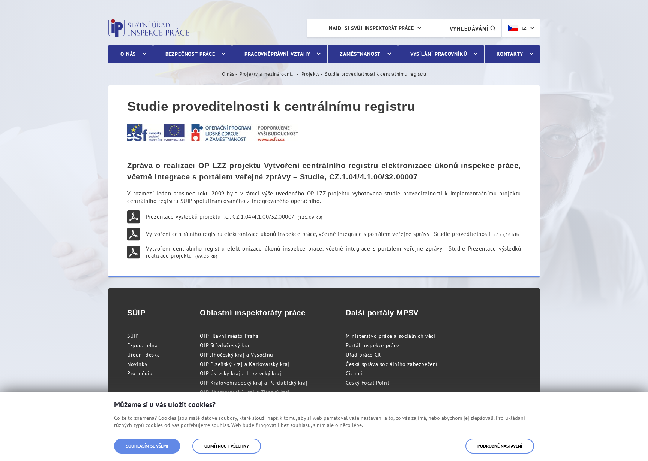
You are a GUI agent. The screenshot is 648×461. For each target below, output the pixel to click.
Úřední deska (143, 354)
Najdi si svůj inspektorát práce (371, 28)
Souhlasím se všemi (147, 446)
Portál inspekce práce (372, 345)
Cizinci (354, 373)
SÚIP (132, 336)
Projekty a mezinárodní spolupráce (268, 74)
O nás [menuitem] (128, 54)
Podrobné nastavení (499, 446)
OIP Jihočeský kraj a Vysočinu (236, 354)
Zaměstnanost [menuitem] (360, 54)
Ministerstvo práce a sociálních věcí (390, 336)
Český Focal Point (367, 382)
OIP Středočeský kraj (225, 345)
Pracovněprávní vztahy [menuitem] (277, 54)
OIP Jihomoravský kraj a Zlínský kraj (245, 392)
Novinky (137, 364)
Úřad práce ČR (363, 354)
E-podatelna (142, 345)
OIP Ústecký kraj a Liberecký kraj (240, 373)
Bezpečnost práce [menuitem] (190, 54)
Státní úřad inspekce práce (148, 28)
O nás (228, 74)
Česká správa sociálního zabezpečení (392, 364)
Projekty (311, 74)
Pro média (139, 373)
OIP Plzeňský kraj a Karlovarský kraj (245, 364)
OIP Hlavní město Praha (229, 336)
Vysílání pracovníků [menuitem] (438, 54)
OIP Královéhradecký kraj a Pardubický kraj (254, 382)
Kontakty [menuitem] (509, 54)
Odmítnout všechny (226, 446)
